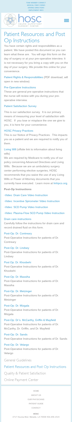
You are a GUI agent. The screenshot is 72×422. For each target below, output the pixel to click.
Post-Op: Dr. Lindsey (16, 247)
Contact (36, 408)
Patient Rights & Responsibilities (24, 77)
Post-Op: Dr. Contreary (18, 233)
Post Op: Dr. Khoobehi (17, 262)
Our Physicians (36, 399)
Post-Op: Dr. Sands (15, 334)
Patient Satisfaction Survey (20, 106)
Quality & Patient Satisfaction (25, 373)
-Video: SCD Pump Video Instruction (26, 207)
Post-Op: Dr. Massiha (17, 276)
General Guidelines (17, 360)
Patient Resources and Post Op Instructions (35, 367)
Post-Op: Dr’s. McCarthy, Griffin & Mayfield (30, 320)
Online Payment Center (21, 380)
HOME (36, 391)
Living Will (10, 149)
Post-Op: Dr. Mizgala (16, 305)
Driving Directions (36, 7)
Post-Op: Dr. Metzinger (18, 291)
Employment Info (36, 10)
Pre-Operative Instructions (20, 87)
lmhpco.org (60, 183)
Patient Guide (36, 404)
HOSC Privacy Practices (18, 130)
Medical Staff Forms (36, 5)
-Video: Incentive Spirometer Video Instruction (32, 201)
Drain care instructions (17, 219)
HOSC (22, 22)
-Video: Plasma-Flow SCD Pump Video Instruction (34, 213)
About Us (36, 395)
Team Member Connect (36, 2)
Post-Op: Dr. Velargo (16, 344)
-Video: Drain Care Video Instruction (26, 195)
